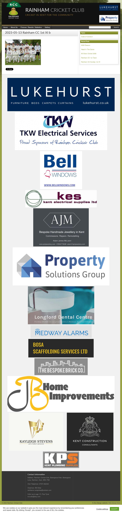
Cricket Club (54, 10)
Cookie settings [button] (102, 509)
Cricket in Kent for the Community (49, 15)
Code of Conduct (87, 36)
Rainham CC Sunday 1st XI (90, 62)
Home (5, 27)
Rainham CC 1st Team (89, 58)
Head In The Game (87, 49)
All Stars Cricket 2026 (88, 53)
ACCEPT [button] (114, 509)
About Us (14, 27)
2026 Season (85, 45)
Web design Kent (114, 503)
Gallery (47, 27)
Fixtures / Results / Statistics (31, 27)
